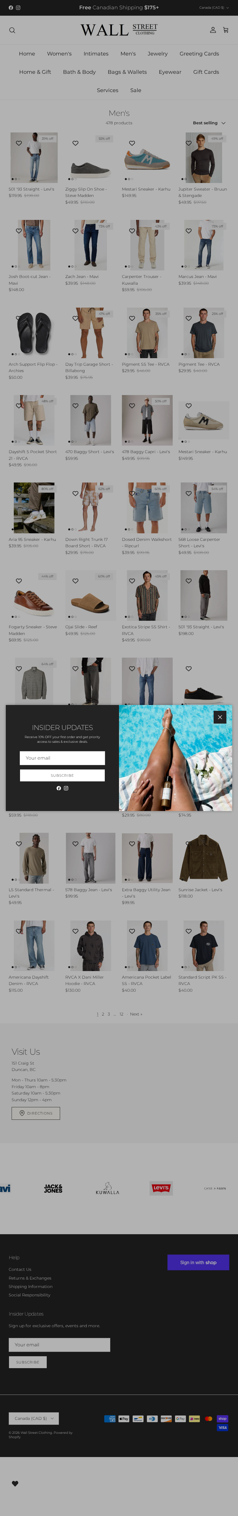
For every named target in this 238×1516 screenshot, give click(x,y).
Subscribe (62, 775)
